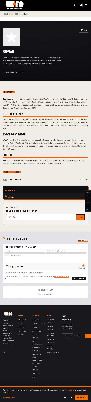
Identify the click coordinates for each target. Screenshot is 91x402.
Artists (14, 14)
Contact (36, 327)
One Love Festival (16, 179)
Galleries (22, 331)
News (20, 323)
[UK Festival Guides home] (8, 314)
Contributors (38, 323)
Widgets (36, 373)
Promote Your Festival (36, 366)
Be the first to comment (13, 72)
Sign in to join (83, 240)
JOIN (80, 217)
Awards (21, 335)
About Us (36, 320)
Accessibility (53, 353)
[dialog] (45, 394)
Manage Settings (9, 397)
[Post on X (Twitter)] (87, 196)
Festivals (22, 320)
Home (6, 14)
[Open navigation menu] (86, 5)
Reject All (68, 397)
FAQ (34, 377)
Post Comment (79, 279)
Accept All (81, 397)
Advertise (36, 331)
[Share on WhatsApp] (87, 205)
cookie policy (70, 390)
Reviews (21, 327)
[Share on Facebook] (87, 200)
